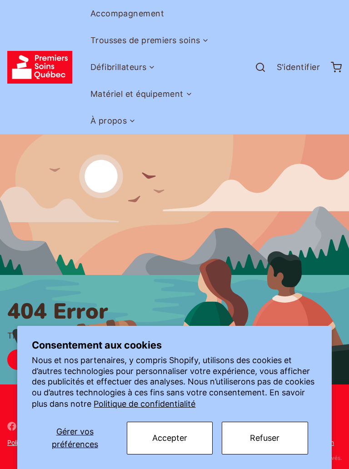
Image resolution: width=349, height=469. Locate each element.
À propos (108, 120)
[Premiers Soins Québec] (39, 67)
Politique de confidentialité (144, 404)
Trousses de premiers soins (145, 40)
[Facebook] (11, 426)
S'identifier (298, 67)
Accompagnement (127, 13)
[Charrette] (333, 67)
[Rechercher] (257, 67)
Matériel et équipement (137, 94)
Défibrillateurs (118, 67)
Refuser (264, 438)
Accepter (169, 438)
